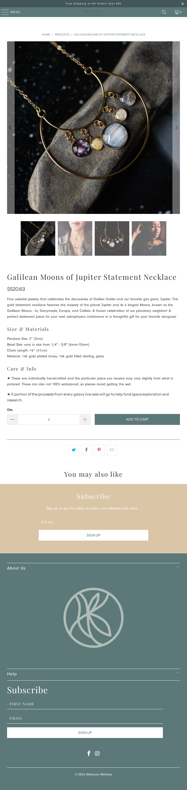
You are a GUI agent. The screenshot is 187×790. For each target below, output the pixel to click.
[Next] (176, 127)
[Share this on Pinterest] (99, 450)
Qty (10, 410)
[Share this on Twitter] (73, 450)
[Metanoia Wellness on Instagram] (97, 754)
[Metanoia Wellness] (93, 12)
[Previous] (11, 127)
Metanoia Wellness (99, 774)
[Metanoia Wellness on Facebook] (89, 754)
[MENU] (2, 12)
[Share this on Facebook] (86, 450)
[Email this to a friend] (112, 450)
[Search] (164, 12)
